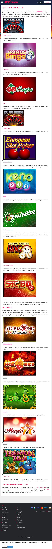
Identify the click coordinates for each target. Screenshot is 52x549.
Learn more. (4, 547)
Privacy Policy (19, 522)
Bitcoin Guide (19, 515)
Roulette (4, 514)
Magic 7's (5, 444)
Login (40, 2)
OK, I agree (10, 547)
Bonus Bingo (6, 69)
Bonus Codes (4, 509)
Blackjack (4, 520)
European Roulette (7, 128)
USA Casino (19, 528)
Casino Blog (19, 511)
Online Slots (4, 507)
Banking (18, 517)
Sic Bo (4, 299)
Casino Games (5, 519)
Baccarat (3, 517)
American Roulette (7, 35)
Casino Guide (19, 524)
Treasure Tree (6, 476)
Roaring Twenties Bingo (8, 265)
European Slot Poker (7, 162)
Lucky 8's (5, 411)
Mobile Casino (20, 520)
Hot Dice (5, 378)
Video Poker (4, 511)
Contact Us (19, 519)
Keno (4, 196)
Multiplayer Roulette (7, 229)
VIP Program (4, 522)
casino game (39, 11)
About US (19, 509)
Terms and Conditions (6, 525)
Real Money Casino (6, 512)
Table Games (19, 514)
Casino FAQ (4, 515)
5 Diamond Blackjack (7, 344)
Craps (4, 103)
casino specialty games (41, 487)
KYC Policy (4, 530)
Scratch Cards (4, 528)
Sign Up (47, 2)
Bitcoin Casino (5, 527)
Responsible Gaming (21, 527)
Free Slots (19, 512)
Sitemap (18, 507)
